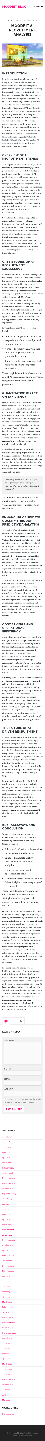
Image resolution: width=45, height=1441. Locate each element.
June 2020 (6, 1395)
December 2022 (8, 1317)
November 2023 (8, 1271)
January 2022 (7, 1369)
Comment (10, 1040)
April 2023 (6, 1297)
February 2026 (8, 1168)
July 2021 (6, 1374)
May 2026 (6, 1152)
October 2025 (7, 1188)
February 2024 (8, 1255)
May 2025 (6, 1214)
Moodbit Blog (14, 6)
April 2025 (6, 1219)
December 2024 (8, 1240)
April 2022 (6, 1359)
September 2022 (9, 1333)
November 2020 (8, 1379)
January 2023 (7, 1312)
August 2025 (7, 1199)
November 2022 (8, 1323)
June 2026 (6, 1147)
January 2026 (7, 1173)
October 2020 (8, 1384)
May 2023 (6, 1292)
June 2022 (6, 1348)
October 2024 (7, 1245)
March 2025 (7, 1225)
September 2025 (9, 1194)
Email (7, 1079)
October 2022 (7, 1328)
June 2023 (6, 1286)
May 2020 (6, 1400)
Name (7, 1069)
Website (8, 1089)
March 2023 (7, 1302)
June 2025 (6, 1209)
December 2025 (8, 1178)
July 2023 (6, 1281)
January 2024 (7, 1261)
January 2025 (7, 1235)
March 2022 (7, 1364)
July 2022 (6, 1343)
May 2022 (6, 1354)
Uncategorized (8, 1414)
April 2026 (6, 1157)
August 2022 (7, 1338)
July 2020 (6, 1390)
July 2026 (6, 1142)
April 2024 (6, 1250)
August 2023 (7, 1276)
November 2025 (8, 1183)
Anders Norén (26, 1436)
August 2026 (7, 1137)
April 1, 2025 (14, 20)
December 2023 (8, 1266)
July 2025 (6, 1204)
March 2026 (7, 1163)
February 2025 (8, 1230)
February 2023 (8, 1307)
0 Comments (30, 20)
